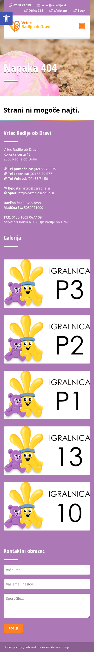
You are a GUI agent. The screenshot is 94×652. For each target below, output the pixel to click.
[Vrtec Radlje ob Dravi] (29, 26)
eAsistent (60, 10)
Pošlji (13, 628)
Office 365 (35, 10)
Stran (81, 10)
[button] (6, 18)
